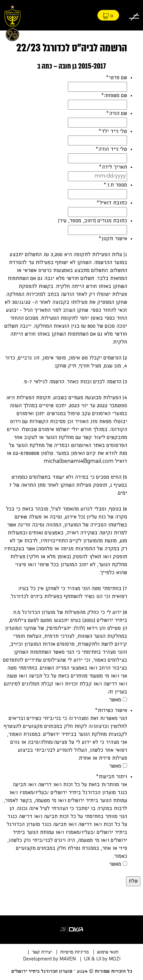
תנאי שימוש (107, 952)
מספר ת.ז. (115, 185)
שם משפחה (114, 95)
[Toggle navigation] (134, 15)
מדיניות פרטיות (74, 952)
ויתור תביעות (111, 777)
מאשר (115, 700)
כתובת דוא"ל (111, 203)
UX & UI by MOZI (102, 959)
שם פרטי (116, 78)
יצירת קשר (42, 952)
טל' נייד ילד (112, 131)
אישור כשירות (111, 710)
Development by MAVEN (49, 959)
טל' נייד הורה (111, 149)
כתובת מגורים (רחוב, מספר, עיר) (92, 221)
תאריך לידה (113, 167)
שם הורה (116, 113)
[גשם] (71, 930)
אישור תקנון (112, 239)
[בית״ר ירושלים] (12, 22)
